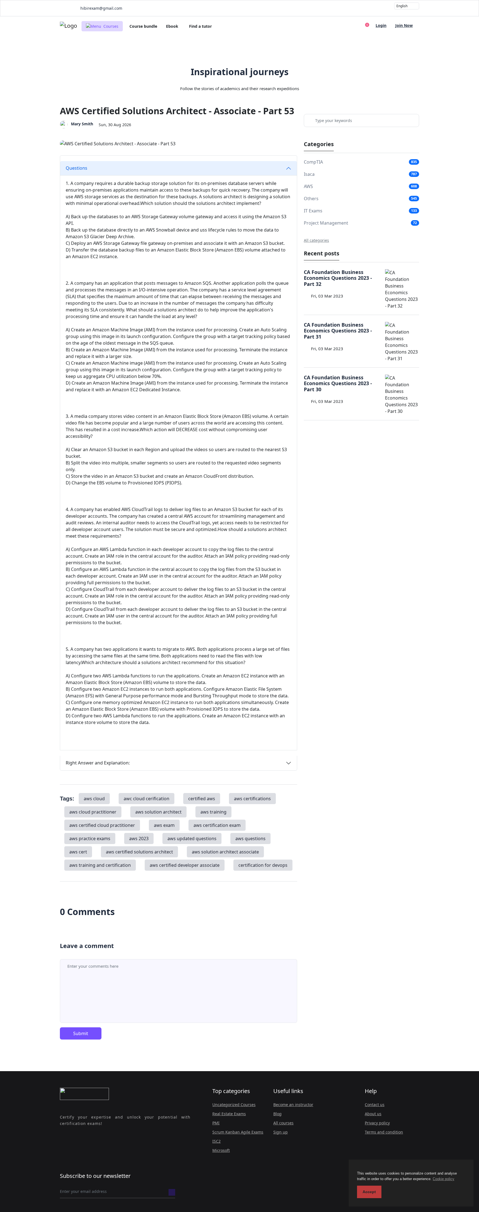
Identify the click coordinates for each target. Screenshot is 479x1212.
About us (373, 1113)
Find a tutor (200, 26)
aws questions (250, 838)
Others (311, 198)
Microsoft (221, 1150)
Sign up (280, 1132)
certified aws (201, 799)
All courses (283, 1122)
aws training (213, 812)
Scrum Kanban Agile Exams (237, 1132)
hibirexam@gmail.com (100, 8)
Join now (404, 25)
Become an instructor (293, 1104)
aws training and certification (100, 865)
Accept (369, 1192)
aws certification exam (217, 825)
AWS (308, 186)
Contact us (374, 1104)
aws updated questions (191, 838)
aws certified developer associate (185, 865)
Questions (76, 168)
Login (381, 25)
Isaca (309, 174)
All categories (316, 240)
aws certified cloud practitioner (102, 825)
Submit (80, 1033)
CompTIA (313, 162)
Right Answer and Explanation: (98, 763)
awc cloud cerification (146, 799)
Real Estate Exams (229, 1113)
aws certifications (252, 799)
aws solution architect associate (225, 852)
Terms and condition (384, 1132)
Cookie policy (443, 1179)
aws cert (78, 852)
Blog (277, 1113)
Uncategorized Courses (234, 1104)
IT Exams (313, 211)
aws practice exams (89, 838)
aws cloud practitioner (92, 812)
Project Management (326, 223)
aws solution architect (158, 812)
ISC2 (216, 1141)
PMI (216, 1122)
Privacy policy (377, 1122)
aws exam (164, 825)
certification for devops (262, 865)
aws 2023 (139, 838)
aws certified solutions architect (139, 852)
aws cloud (94, 799)
